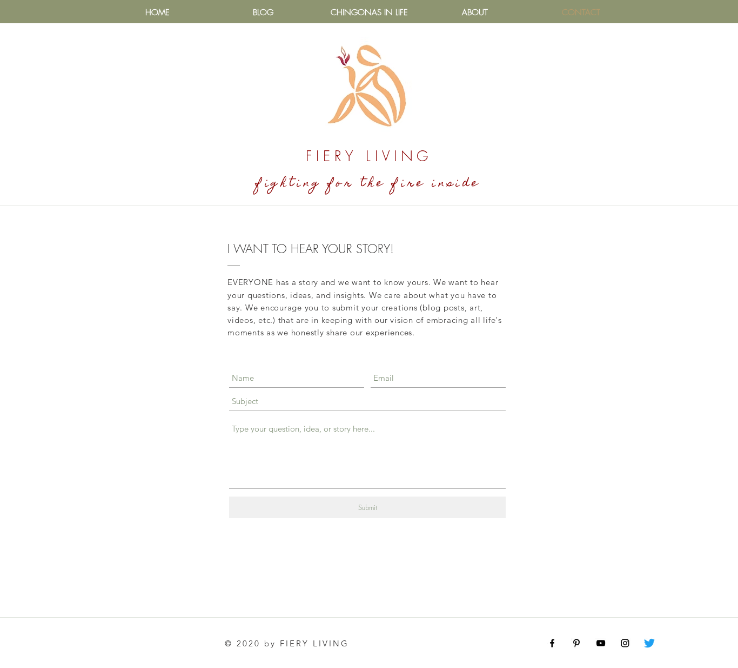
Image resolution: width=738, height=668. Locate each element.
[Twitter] (649, 643)
